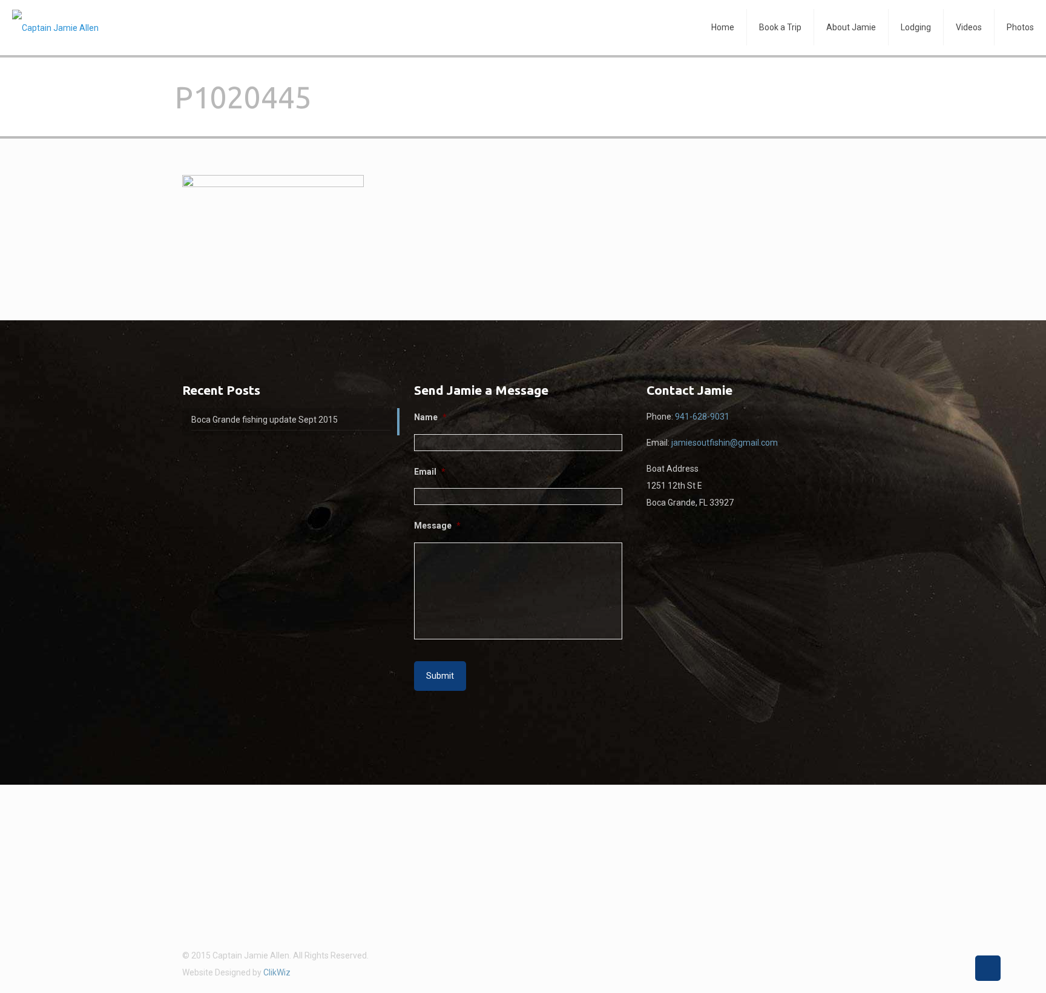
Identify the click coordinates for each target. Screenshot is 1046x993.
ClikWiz (277, 972)
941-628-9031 (702, 416)
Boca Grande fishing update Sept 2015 (264, 419)
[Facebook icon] (834, 955)
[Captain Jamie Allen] (55, 27)
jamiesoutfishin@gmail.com (724, 442)
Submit (440, 676)
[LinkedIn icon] (847, 955)
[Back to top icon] (988, 968)
